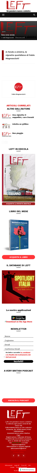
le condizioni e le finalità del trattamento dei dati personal (18, 355)
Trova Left (23, 465)
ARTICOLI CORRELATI (18, 105)
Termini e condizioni (18, 450)
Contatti (12, 467)
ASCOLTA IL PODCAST (18, 400)
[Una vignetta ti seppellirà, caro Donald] (6, 116)
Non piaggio (17, 133)
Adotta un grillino (20, 124)
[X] (11, 45)
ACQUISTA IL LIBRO (18, 257)
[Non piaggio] (6, 134)
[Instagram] (18, 455)
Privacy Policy (18, 452)
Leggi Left (16, 465)
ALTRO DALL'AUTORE (18, 108)
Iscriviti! (18, 361)
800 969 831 (16, 443)
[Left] (18, 6)
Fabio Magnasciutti (8, 37)
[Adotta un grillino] (6, 125)
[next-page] (6, 142)
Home (2, 19)
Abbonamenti (8, 465)
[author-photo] (18, 91)
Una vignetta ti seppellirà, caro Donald (23, 116)
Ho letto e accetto (18, 355)
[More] (24, 45)
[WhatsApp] (17, 45)
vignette (8, 19)
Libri (29, 465)
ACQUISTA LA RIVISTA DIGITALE (18, 204)
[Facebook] (5, 45)
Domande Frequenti (21, 467)
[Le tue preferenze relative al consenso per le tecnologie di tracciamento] (27, 469)
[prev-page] (3, 142)
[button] (3, 14)
